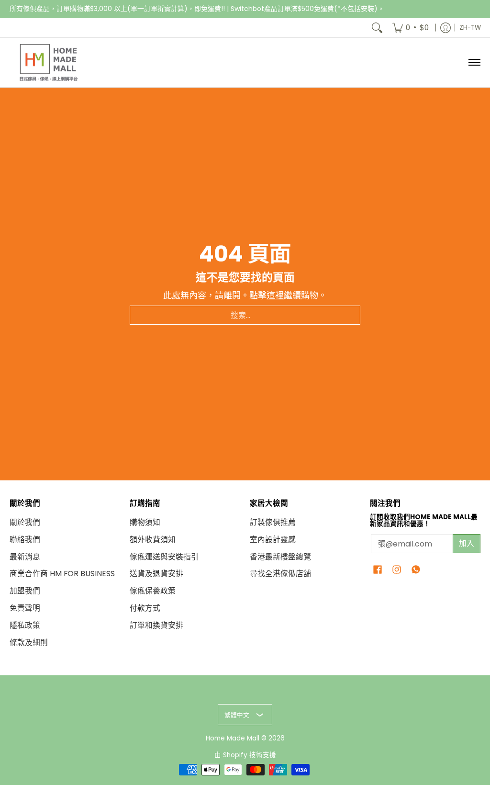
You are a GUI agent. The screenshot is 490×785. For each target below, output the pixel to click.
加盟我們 (25, 590)
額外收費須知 (153, 539)
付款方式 (145, 608)
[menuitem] (410, 27)
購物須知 (145, 522)
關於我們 (25, 522)
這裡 (275, 295)
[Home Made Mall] (48, 63)
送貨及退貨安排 (156, 573)
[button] (377, 570)
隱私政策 (25, 625)
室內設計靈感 (273, 539)
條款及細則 (29, 642)
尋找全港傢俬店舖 (280, 573)
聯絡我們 (25, 539)
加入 (466, 543)
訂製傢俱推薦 (273, 522)
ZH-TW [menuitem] (470, 27)
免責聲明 (25, 608)
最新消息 (25, 556)
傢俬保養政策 (153, 590)
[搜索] (377, 27)
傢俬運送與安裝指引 (164, 556)
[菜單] (474, 63)
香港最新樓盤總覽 (280, 556)
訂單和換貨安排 (156, 625)
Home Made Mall (232, 738)
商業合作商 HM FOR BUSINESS (62, 573)
